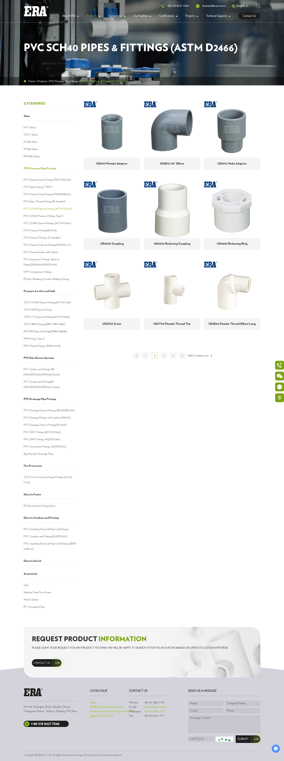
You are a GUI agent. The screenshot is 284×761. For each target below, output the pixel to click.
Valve (27, 116)
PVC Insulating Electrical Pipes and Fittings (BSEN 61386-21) (50, 546)
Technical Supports (216, 15)
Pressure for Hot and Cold (39, 291)
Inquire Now (114, 173)
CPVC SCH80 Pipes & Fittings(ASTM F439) (47, 302)
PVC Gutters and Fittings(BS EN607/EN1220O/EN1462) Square (42, 384)
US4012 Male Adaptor (232, 163)
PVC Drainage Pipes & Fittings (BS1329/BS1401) (49, 410)
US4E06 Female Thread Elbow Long (232, 323)
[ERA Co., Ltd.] (36, 11)
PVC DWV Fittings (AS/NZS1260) (42, 439)
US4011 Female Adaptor (112, 163)
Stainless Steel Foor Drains (37, 592)
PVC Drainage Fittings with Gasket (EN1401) (47, 417)
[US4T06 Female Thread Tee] (172, 289)
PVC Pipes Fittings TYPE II (38, 187)
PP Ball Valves (31, 149)
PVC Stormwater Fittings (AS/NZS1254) (45, 446)
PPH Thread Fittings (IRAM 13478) (42, 346)
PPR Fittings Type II (34, 338)
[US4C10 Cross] (112, 289)
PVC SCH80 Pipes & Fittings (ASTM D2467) (47, 223)
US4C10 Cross (112, 323)
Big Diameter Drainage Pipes (39, 454)
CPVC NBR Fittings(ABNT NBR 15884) (44, 324)
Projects (190, 15)
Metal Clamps (31, 599)
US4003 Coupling (112, 243)
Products (92, 15)
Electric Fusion (32, 494)
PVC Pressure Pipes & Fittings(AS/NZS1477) (47, 245)
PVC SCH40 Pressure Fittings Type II (43, 216)
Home (32, 81)
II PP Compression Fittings (38, 272)
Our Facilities (140, 15)
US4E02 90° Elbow (172, 163)
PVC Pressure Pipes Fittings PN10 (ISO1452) (47, 179)
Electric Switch (32, 561)
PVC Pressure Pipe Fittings (63, 81)
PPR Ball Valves (32, 156)
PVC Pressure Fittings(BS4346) (40, 230)
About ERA (69, 15)
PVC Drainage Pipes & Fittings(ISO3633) (45, 425)
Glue (26, 585)
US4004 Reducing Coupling (172, 243)
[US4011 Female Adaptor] (112, 129)
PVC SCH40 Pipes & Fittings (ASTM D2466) (48, 208)
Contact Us (249, 15)
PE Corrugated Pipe (34, 607)
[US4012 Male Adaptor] (232, 129)
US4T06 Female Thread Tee (172, 323)
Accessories (30, 573)
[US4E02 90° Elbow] (172, 129)
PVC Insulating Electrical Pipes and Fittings (46, 529)
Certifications (166, 15)
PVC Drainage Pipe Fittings (40, 399)
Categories (34, 103)
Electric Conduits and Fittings (41, 518)
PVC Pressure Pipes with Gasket (41, 252)
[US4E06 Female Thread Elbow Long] (232, 289)
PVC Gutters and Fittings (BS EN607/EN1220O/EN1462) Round (42, 372)
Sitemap (78, 755)
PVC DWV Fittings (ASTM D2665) (42, 432)
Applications (115, 15)
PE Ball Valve (30, 142)
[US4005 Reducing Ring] (232, 209)
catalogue (98, 690)
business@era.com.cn (214, 5)
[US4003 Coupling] (112, 209)
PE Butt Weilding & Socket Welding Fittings (46, 279)
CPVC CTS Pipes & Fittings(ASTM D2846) (47, 317)
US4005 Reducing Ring (232, 243)
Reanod (117, 755)
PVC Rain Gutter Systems (39, 358)
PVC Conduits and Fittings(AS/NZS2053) (45, 536)
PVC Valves (30, 127)
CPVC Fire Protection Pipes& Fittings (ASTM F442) (48, 480)
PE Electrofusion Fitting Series (39, 506)
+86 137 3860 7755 (154, 711)
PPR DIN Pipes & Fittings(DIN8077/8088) (45, 331)
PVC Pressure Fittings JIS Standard (42, 237)
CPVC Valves (31, 134)
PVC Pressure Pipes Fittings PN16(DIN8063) (47, 194)
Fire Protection (33, 466)
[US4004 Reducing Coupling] (172, 209)
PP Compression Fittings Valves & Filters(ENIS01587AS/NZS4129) (41, 262)
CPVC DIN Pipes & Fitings (38, 309)
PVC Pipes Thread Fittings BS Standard (44, 201)
